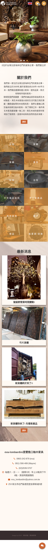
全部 (12, 144)
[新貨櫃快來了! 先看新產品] (24, 404)
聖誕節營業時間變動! (24, 302)
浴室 (36, 180)
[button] (37, 3)
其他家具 (12, 216)
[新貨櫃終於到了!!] (24, 363)
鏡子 (36, 216)
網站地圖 (25, 535)
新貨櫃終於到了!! (24, 383)
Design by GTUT (17, 535)
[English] (31, 3)
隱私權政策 (33, 535)
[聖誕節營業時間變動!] (24, 277)
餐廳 (12, 162)
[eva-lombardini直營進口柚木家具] (9, 3)
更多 (24, 122)
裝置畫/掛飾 (36, 234)
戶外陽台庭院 (12, 198)
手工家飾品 (36, 198)
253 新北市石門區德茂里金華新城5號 (25, 484)
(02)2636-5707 (25, 468)
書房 (36, 162)
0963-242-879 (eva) (25, 459)
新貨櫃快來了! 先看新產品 (24, 423)
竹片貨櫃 (24, 342)
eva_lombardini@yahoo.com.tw (25, 479)
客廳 (36, 144)
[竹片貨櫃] (24, 323)
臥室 (12, 180)
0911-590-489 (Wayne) (25, 463)
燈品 (12, 234)
